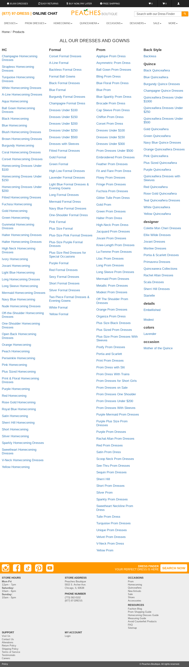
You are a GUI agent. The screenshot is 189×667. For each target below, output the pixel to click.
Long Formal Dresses (64, 195)
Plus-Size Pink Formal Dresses (70, 235)
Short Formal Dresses (64, 283)
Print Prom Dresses (110, 360)
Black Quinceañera (157, 70)
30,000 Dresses (18, 3)
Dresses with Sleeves (64, 144)
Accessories (134, 600)
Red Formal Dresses (63, 270)
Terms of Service (11, 652)
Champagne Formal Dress (67, 103)
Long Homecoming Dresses (21, 279)
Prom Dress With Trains (113, 374)
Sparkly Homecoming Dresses (23, 443)
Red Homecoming (14, 395)
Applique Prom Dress (111, 56)
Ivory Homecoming (15, 259)
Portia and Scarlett (109, 354)
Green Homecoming (15, 217)
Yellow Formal (58, 314)
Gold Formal (57, 157)
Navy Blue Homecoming (18, 299)
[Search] (184, 14)
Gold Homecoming (14, 211)
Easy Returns (49, 3)
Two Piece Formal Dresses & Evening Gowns (69, 299)
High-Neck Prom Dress (112, 225)
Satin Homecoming (15, 416)
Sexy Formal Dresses (64, 277)
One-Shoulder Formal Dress (68, 215)
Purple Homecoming (16, 389)
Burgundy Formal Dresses (67, 96)
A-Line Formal (58, 63)
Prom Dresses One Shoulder (116, 394)
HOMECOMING (62, 23)
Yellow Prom (104, 550)
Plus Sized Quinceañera (160, 163)
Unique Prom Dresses (111, 530)
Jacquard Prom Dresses (113, 231)
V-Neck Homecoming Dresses (23, 460)
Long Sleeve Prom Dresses (115, 272)
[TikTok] (27, 568)
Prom (131, 581)
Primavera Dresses (157, 262)
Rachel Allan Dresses (158, 275)
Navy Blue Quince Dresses (162, 142)
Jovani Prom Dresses (111, 238)
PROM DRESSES (34, 23)
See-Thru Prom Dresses (113, 465)
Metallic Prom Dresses (112, 285)
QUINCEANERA (88, 23)
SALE (156, 23)
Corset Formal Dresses (65, 56)
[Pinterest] (38, 568)
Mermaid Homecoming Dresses (23, 293)
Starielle (149, 295)
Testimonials (8, 655)
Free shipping (111, 3)
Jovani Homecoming (16, 265)
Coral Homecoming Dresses (21, 152)
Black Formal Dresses (64, 83)
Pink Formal (57, 222)
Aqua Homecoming (15, 101)
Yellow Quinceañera (157, 214)
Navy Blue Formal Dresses (67, 208)
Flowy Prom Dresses (110, 177)
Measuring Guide (137, 618)
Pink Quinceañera (156, 156)
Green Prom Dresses (111, 211)
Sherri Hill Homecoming (18, 422)
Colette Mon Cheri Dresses (162, 228)
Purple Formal (58, 263)
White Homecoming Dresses (21, 88)
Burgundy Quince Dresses (162, 84)
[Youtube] (50, 568)
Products (18, 32)
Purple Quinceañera (157, 169)
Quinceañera (134, 588)
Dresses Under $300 (110, 144)
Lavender (150, 334)
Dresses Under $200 (63, 123)
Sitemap (132, 628)
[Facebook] (16, 568)
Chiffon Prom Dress (110, 117)
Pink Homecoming (14, 365)
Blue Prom (103, 90)
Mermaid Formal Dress (65, 201)
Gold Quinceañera (156, 129)
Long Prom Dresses (110, 265)
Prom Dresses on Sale (112, 387)
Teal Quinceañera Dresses (162, 200)
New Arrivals (134, 591)
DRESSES (10, 23)
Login (68, 636)
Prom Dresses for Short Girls (116, 381)
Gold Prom (103, 204)
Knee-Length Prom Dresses (115, 245)
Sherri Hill (103, 479)
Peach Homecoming (16, 351)
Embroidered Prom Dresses (115, 157)
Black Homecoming (15, 118)
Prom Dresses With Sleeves (115, 408)
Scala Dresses (154, 282)
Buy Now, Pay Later (80, 3)
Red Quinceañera (156, 187)
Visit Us (6, 636)
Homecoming (135, 584)
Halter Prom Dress (109, 218)
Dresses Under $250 (63, 130)
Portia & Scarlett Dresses (161, 255)
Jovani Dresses (154, 241)
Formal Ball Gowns (62, 76)
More (172, 23)
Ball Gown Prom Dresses (113, 69)
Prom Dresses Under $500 (114, 150)
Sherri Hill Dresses (157, 289)
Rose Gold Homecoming (18, 402)
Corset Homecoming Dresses (22, 159)
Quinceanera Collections (160, 268)
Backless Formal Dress (65, 69)
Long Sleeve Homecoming (20, 286)
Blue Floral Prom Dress (112, 83)
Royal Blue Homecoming (19, 409)
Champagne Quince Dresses (163, 90)
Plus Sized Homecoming (19, 371)
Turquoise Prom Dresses (113, 523)
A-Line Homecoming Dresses (22, 94)
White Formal (58, 307)
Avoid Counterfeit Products (142, 621)
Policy (5, 664)
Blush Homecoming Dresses (21, 132)
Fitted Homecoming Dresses (21, 197)
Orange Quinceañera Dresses (164, 149)
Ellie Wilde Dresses (157, 235)
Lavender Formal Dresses (67, 177)
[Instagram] (5, 568)
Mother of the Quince (158, 348)
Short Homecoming (15, 429)
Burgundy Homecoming (18, 145)
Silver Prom (104, 492)
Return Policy (9, 645)
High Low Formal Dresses (67, 171)
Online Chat (45, 13)
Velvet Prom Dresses (111, 537)
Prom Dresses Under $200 (114, 401)
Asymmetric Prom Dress (113, 63)
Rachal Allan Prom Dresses (115, 438)
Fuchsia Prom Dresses (112, 191)
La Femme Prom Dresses (114, 252)
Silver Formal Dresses (64, 290)
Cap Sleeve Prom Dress (113, 110)
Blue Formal (57, 90)
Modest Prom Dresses (111, 292)
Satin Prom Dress (108, 452)
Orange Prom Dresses (111, 309)
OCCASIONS (113, 23)
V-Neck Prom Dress (110, 543)
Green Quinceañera (157, 136)
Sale (130, 594)
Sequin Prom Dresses (111, 472)
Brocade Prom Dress (110, 103)
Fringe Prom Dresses (111, 184)
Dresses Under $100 (63, 110)
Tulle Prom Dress (108, 516)
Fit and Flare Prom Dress (113, 171)
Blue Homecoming (14, 125)
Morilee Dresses (155, 248)
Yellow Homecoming (16, 467)
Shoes (131, 597)
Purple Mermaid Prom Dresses (117, 414)
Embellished (152, 310)
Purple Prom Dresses (111, 432)
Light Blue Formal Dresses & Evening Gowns (69, 186)
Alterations (7, 642)
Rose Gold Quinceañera (160, 193)
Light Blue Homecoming (18, 272)
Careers (6, 658)
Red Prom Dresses (109, 445)
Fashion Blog (135, 609)
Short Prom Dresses (110, 486)
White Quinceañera (157, 207)
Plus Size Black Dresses (113, 323)
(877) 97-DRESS (74, 600)
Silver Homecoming (15, 436)
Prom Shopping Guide (139, 612)
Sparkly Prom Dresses (112, 499)
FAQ (130, 625)
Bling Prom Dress (108, 76)
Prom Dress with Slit (110, 367)
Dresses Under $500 (63, 137)
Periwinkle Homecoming (18, 358)
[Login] (178, 3)
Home (6, 32)
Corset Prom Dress (109, 123)
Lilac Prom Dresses (110, 258)
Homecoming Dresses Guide (143, 615)
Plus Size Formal (61, 228)
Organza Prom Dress (111, 316)
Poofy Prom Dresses (110, 347)
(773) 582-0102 (73, 597)
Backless (150, 56)
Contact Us (8, 639)
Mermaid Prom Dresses (112, 279)
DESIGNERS (137, 23)
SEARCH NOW (173, 568)
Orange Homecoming (16, 344)
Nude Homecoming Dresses (21, 306)
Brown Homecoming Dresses (22, 139)
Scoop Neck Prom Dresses (115, 459)
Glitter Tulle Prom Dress (113, 198)
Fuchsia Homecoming (17, 204)
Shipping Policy (10, 649)
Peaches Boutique (151, 664)
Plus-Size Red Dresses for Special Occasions (67, 254)
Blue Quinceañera (156, 77)
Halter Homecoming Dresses (22, 235)
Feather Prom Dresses (112, 164)
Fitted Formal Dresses (64, 150)
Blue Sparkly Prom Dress (113, 96)
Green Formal (58, 164)
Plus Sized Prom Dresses (114, 330)
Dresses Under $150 (63, 117)
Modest (149, 319)
